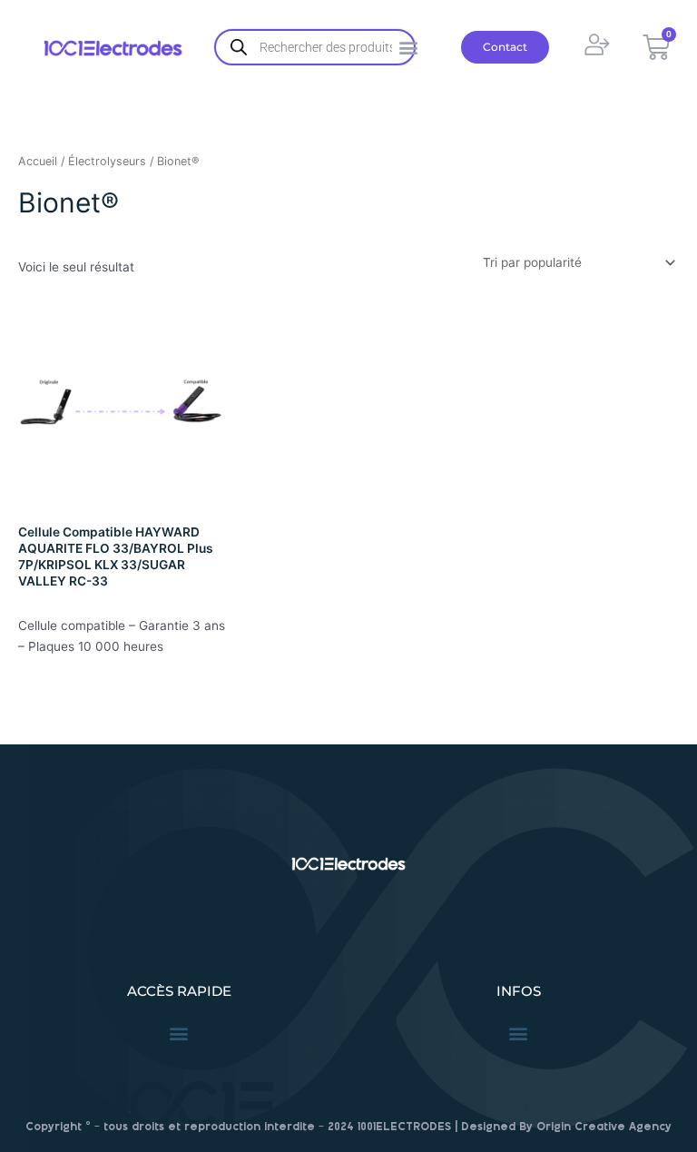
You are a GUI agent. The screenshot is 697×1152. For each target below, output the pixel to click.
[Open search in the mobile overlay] (315, 47)
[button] (179, 1034)
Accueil (37, 161)
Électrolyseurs (107, 161)
